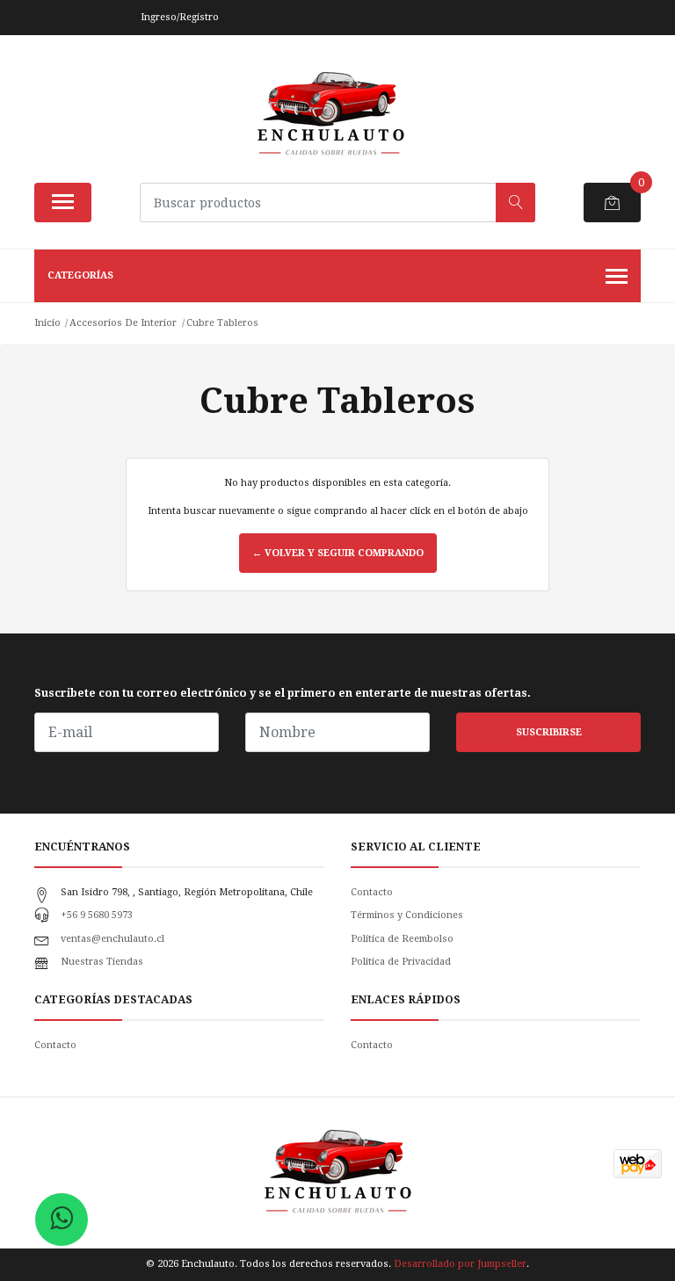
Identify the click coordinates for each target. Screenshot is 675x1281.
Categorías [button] (80, 275)
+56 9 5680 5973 (97, 915)
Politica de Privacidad (401, 961)
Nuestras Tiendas (102, 961)
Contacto (372, 892)
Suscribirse (549, 732)
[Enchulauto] (330, 115)
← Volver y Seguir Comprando (338, 553)
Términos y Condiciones (407, 915)
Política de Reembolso (402, 938)
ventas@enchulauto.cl (112, 938)
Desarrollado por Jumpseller (460, 1264)
